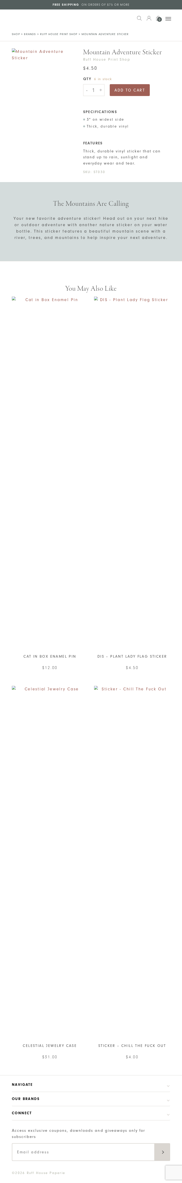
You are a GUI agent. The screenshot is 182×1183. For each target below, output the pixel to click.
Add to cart (129, 90)
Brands (30, 34)
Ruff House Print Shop (58, 34)
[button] (139, 20)
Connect (22, 1113)
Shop (16, 34)
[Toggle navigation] (168, 19)
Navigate (22, 1084)
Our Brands (26, 1099)
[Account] (148, 20)
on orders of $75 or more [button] (91, 4)
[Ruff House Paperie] (26, 18)
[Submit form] (162, 1152)
